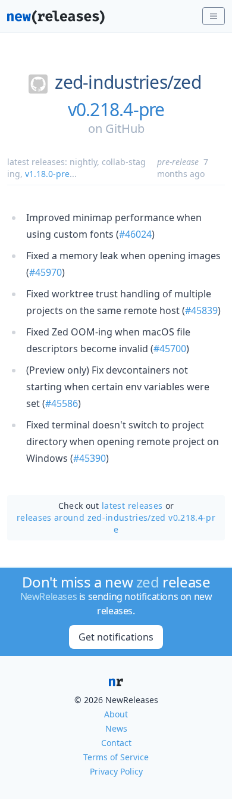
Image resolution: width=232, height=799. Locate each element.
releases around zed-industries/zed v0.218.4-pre (116, 523)
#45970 (45, 272)
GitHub (125, 128)
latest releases (132, 505)
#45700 (169, 348)
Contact (116, 742)
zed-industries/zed (128, 82)
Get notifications (116, 636)
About (116, 714)
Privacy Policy (116, 771)
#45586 (61, 403)
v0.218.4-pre (116, 109)
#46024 (135, 234)
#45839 (201, 310)
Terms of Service (116, 757)
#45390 (89, 458)
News (116, 728)
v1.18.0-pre (47, 173)
